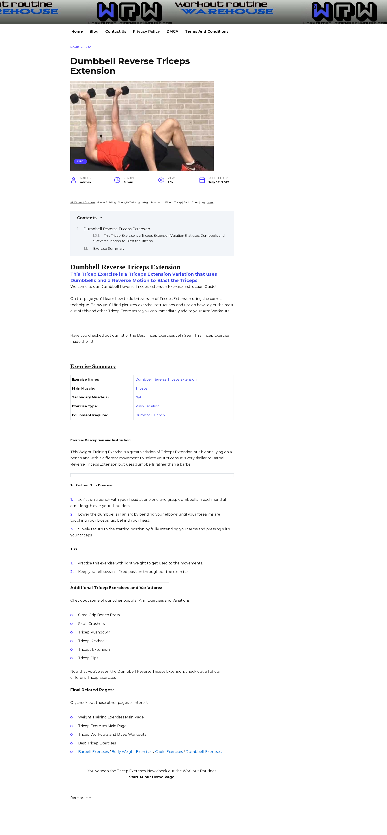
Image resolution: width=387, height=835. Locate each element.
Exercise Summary (108, 249)
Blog (94, 31)
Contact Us (115, 31)
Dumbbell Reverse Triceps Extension (117, 229)
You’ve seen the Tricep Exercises (117, 771)
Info (80, 161)
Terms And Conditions (206, 31)
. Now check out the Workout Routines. (181, 771)
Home (77, 31)
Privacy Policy (146, 31)
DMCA (172, 31)
